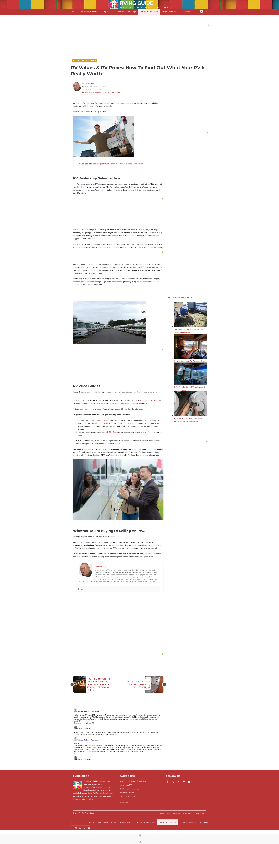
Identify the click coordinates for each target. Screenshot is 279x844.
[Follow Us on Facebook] (167, 782)
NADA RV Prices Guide (148, 400)
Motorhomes (93, 92)
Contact (161, 814)
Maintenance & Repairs (88, 12)
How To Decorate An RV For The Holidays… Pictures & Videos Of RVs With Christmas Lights (99, 684)
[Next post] (164, 684)
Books (86, 92)
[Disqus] (118, 735)
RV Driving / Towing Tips (126, 12)
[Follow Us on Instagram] (178, 782)
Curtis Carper (89, 83)
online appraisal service (100, 420)
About (169, 814)
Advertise (176, 814)
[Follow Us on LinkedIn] (183, 782)
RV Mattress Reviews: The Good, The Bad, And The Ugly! (138, 684)
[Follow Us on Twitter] (173, 782)
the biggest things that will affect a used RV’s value (118, 163)
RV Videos (204, 822)
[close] (140, 835)
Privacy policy (187, 814)
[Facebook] (79, 589)
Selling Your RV (115, 92)
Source (117, 443)
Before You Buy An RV (149, 12)
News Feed (124, 802)
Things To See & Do (188, 822)
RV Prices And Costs (103, 92)
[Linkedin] (82, 589)
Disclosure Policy (200, 814)
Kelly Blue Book (111, 432)
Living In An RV (107, 12)
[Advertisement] (118, 624)
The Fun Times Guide (86, 813)
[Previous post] (72, 684)
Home (73, 12)
